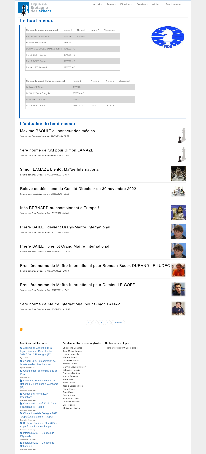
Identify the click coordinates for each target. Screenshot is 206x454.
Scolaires (141, 4)
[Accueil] (34, 15)
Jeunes (110, 4)
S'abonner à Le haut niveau (21, 329)
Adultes (156, 4)
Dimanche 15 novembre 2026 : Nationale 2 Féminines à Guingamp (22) (39, 384)
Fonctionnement (174, 4)
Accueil (97, 4)
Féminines (125, 4)
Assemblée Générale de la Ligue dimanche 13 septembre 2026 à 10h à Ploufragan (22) (36, 351)
